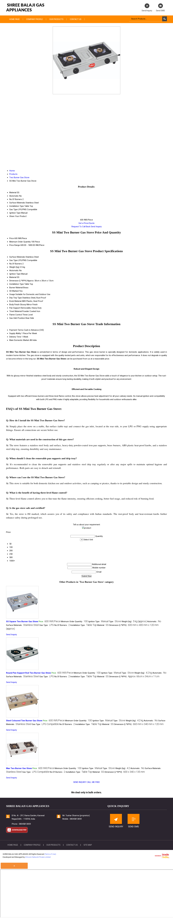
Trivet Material (15, 311)
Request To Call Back (80, 226)
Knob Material (15, 301)
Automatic (14, 270)
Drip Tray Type (15, 298)
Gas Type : (46, 625)
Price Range (14, 245)
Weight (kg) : (134, 621)
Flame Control (15, 314)
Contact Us (75, 19)
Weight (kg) (14, 267)
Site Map (88, 845)
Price (11, 238)
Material (12, 277)
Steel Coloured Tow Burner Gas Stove (24, 720)
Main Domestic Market (19, 340)
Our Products (56, 19)
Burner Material (16, 287)
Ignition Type (15, 274)
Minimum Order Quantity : (74, 621)
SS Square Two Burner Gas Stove (22, 621)
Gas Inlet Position (17, 318)
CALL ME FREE (93, 782)
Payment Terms (16, 330)
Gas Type (13, 260)
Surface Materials (17, 257)
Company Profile (34, 19)
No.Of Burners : (62, 625)
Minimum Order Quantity (20, 242)
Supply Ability (15, 333)
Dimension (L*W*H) (18, 280)
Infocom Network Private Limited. (38, 857)
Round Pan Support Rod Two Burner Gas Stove (28, 673)
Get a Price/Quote (86, 223)
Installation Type (16, 284)
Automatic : (154, 621)
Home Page (14, 19)
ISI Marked (14, 291)
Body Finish (14, 304)
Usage (12, 294)
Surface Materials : (22, 625)
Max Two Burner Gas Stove (19, 768)
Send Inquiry (96, 226)
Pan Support (14, 308)
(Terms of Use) (50, 854)
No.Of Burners (15, 263)
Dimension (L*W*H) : (134, 676)
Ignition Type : (98, 621)
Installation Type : (83, 625)
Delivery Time (15, 337)
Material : (103, 625)
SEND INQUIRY (79, 782)
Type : (115, 621)
